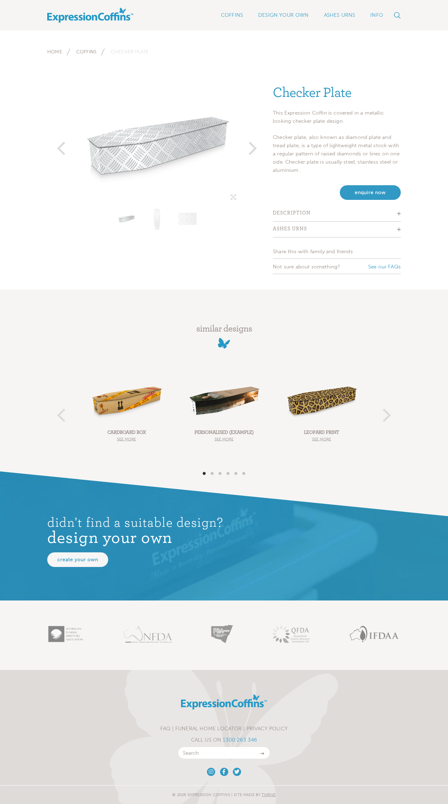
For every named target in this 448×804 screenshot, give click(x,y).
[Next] (251, 145)
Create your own (77, 559)
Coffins (86, 52)
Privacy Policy (267, 728)
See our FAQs (384, 267)
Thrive (268, 794)
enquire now (370, 192)
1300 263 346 (240, 740)
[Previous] (62, 145)
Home (54, 52)
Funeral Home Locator (208, 728)
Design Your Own (283, 15)
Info (376, 15)
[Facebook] (224, 772)
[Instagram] (211, 772)
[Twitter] (237, 772)
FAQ (165, 728)
